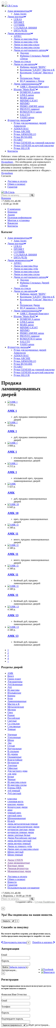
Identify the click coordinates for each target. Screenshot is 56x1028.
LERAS (18, 19)
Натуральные (14, 748)
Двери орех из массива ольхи (23, 849)
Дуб (9, 687)
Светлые (12, 721)
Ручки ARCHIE (22, 131)
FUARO (18, 140)
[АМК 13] (31, 606)
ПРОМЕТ (19, 22)
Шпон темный (15, 854)
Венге (10, 676)
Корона (11, 695)
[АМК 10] (31, 504)
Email (4, 954)
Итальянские (14, 693)
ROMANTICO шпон (31, 112)
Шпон (10, 740)
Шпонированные (16, 818)
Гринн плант (14, 678)
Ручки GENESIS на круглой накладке (34, 145)
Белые (10, 776)
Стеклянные (14, 726)
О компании (14, 209)
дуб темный (13, 790)
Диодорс (24, 53)
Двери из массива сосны (27, 47)
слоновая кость (15, 801)
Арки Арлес (20, 13)
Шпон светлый (15, 852)
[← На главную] (11, 5)
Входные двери (15, 865)
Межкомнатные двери (19, 871)
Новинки (12, 212)
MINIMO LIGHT (29, 100)
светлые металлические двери (23, 826)
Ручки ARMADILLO (25, 134)
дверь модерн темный (19, 843)
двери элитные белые (18, 835)
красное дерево (15, 804)
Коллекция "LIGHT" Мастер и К (37, 69)
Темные (11, 729)
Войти (5, 967)
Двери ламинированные (27, 83)
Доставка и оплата (17, 181)
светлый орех (14, 815)
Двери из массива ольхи (26, 44)
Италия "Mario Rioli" (25, 89)
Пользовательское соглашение (23, 887)
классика (12, 798)
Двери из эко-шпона (24, 64)
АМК (10, 673)
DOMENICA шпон (30, 92)
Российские (13, 718)
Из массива (13, 690)
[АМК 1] (31, 402)
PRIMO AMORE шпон (32, 106)
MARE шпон (27, 97)
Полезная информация (19, 217)
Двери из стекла (22, 61)
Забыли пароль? (17, 967)
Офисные (12, 768)
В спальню (13, 751)
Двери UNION (15, 860)
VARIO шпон (27, 117)
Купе (10, 698)
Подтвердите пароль (12, 1018)
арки (9, 810)
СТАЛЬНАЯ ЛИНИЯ (25, 27)
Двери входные (15, 16)
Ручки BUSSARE (23, 137)
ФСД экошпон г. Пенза (32, 81)
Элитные (12, 765)
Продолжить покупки (15, 942)
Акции (11, 214)
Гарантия (12, 187)
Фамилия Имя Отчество (14, 994)
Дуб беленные (15, 684)
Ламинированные (16, 701)
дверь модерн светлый (19, 840)
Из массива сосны (17, 785)
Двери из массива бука (26, 39)
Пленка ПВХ (14, 787)
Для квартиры (14, 681)
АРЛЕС (18, 36)
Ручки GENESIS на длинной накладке (34, 142)
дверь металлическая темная (22, 824)
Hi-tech (11, 821)
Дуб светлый (14, 793)
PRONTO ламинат (30, 109)
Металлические (15, 707)
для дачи (11, 773)
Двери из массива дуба (26, 41)
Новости (12, 882)
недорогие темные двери (20, 832)
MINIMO (25, 103)
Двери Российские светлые (21, 838)
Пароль (5, 961)
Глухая (11, 745)
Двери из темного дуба (19, 846)
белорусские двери (17, 807)
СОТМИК (19, 25)
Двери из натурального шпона (30, 50)
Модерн (11, 709)
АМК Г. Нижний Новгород (34, 86)
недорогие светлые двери (21, 829)
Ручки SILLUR (22, 148)
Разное (11, 715)
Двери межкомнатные (19, 33)
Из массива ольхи (16, 782)
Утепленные (14, 737)
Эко (9, 743)
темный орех (14, 812)
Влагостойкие (14, 759)
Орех (10, 712)
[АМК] (31, 483)
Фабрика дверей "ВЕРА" (33, 67)
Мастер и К (13, 704)
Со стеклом (13, 723)
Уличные (12, 734)
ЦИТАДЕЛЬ (20, 30)
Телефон (5, 1006)
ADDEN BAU (21, 128)
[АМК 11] (31, 524)
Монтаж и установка (18, 220)
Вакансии (12, 223)
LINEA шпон (27, 95)
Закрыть (7, 921)
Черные (11, 779)
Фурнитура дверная (17, 120)
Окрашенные (14, 757)
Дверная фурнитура (17, 868)
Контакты (12, 151)
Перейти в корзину (42, 942)
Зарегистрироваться (12, 1025)
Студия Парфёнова (45, 902)
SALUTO (25, 114)
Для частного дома (17, 771)
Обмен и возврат (16, 184)
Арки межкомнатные (18, 11)
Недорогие (13, 762)
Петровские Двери (30, 78)
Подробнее (7, 162)
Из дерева (12, 754)
